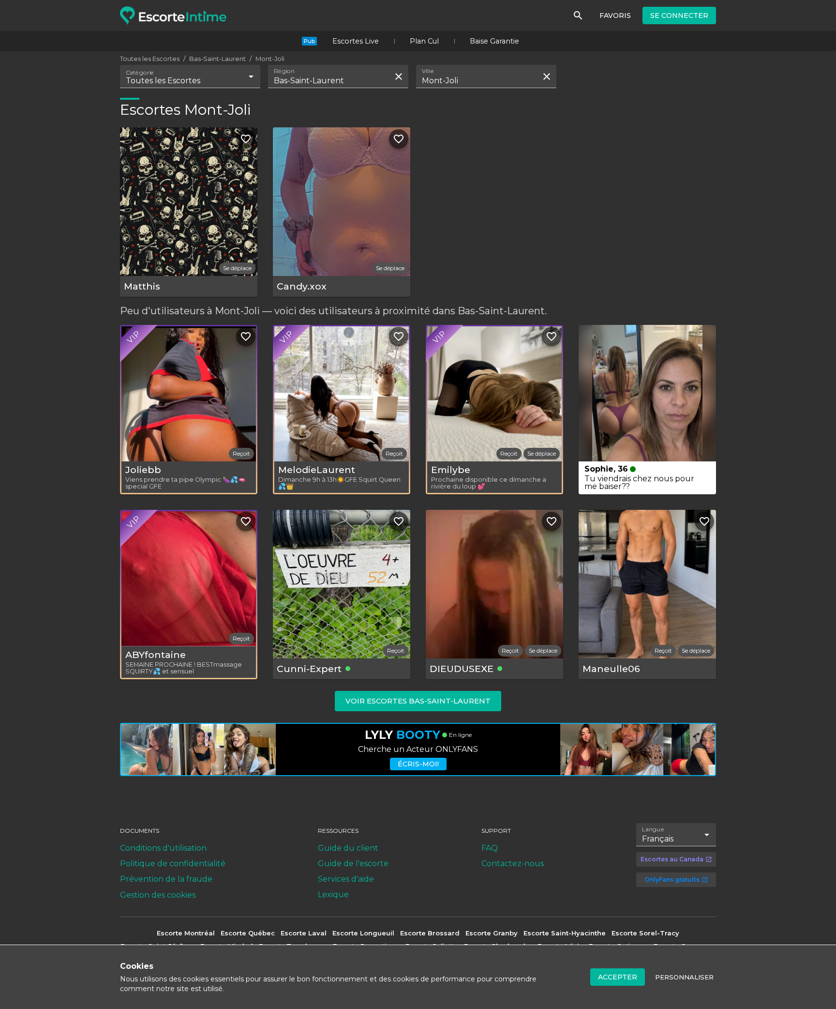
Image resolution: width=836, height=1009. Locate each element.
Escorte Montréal (186, 933)
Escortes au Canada (672, 859)
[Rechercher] (578, 15)
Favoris (615, 15)
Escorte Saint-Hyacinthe (564, 933)
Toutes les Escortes (149, 58)
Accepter (617, 977)
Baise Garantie (494, 41)
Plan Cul (424, 41)
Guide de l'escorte (353, 863)
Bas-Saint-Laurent (217, 58)
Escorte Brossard (430, 933)
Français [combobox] (657, 838)
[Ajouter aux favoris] (245, 139)
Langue (653, 829)
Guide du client (348, 848)
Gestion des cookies (157, 895)
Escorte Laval (304, 933)
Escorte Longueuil (363, 933)
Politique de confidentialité (172, 863)
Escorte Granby (491, 933)
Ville (428, 71)
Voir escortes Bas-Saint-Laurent (418, 700)
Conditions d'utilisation (163, 848)
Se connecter (679, 15)
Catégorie (140, 72)
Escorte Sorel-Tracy (645, 933)
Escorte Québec (248, 933)
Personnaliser (684, 977)
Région (284, 71)
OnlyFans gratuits (672, 879)
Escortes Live (355, 41)
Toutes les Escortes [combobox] (163, 80)
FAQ (489, 848)
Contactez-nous (512, 863)
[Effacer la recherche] (398, 76)
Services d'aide (346, 879)
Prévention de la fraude (166, 879)
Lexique (333, 894)
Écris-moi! (418, 764)
